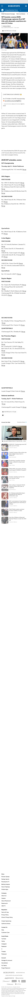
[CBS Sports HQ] (20, 975)
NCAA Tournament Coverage (8, 14)
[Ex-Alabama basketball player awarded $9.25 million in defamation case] (4, 498)
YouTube (3, 941)
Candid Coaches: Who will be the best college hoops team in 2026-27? (17, 457)
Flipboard (4, 957)
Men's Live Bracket (20, 14)
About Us (3, 898)
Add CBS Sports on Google (10, 30)
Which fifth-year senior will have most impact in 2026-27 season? (17, 472)
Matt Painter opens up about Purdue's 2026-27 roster (16, 512)
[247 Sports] (9, 980)
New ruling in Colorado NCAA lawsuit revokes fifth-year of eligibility (17, 489)
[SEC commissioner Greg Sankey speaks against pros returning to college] (4, 506)
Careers (3, 901)
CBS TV (3, 909)
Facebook (3, 949)
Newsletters (4, 966)
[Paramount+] (6, 984)
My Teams (4, 968)
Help (2, 933)
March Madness (5, 889)
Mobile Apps (4, 892)
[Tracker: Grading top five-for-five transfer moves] (4, 482)
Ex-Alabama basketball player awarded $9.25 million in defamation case (17, 497)
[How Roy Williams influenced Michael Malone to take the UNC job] (4, 523)
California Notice (5, 926)
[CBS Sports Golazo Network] (14, 978)
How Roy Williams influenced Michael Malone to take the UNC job (17, 522)
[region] (14, 436)
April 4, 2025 (22, 110)
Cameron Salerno (7, 26)
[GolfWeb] (18, 987)
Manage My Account (6, 963)
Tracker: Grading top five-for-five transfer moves (17, 480)
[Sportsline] (19, 980)
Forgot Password (5, 971)
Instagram (4, 947)
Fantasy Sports (5, 882)
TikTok (3, 944)
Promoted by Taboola (21, 425)
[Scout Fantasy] (10, 987)
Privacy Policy (5, 917)
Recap (24, 172)
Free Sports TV (5, 884)
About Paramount (6, 903)
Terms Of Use (5, 915)
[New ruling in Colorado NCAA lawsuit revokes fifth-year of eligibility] (4, 490)
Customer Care (5, 935)
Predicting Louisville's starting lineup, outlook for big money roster (17, 465)
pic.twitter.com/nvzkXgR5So (18, 105)
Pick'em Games (5, 879)
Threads (3, 954)
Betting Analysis (5, 887)
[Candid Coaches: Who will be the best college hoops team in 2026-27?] (4, 458)
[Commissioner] (16, 983)
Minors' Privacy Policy (7, 920)
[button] (2, 6)
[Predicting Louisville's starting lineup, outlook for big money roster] (4, 466)
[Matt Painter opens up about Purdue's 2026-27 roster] (4, 515)
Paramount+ (4, 906)
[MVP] (23, 983)
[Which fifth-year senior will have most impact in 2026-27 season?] (4, 474)
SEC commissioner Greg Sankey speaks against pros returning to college (17, 505)
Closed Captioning (6, 924)
